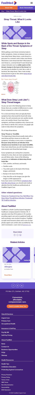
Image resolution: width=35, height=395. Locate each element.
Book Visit (8, 7)
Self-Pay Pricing (6, 335)
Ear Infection (11, 200)
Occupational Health (8, 324)
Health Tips (5, 364)
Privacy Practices (6, 374)
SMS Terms (4, 382)
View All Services (7, 314)
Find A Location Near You (17, 306)
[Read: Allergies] (16, 255)
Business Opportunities (9, 349)
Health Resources (7, 360)
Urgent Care (5, 318)
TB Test (4, 200)
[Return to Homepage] (9, 3)
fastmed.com (27, 225)
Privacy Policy (5, 377)
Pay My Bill (5, 332)
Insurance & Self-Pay (8, 328)
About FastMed (6, 340)
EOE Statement (6, 389)
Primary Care (5, 321)
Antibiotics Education (8, 367)
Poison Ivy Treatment (8, 196)
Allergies (8, 267)
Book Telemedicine (26, 7)
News (3, 344)
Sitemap (4, 355)
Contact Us (5, 346)
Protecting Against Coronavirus (12, 369)
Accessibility (5, 387)
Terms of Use (5, 379)
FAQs (3, 352)
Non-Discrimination (7, 384)
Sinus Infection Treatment (23, 198)
